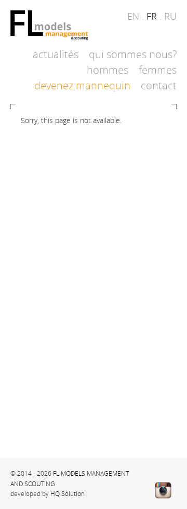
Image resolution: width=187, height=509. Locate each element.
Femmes (158, 70)
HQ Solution (67, 493)
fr (151, 16)
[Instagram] (163, 490)
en (133, 16)
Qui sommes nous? (133, 54)
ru (170, 16)
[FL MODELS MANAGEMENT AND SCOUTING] (49, 26)
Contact (159, 85)
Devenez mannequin (82, 85)
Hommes (107, 70)
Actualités (55, 54)
